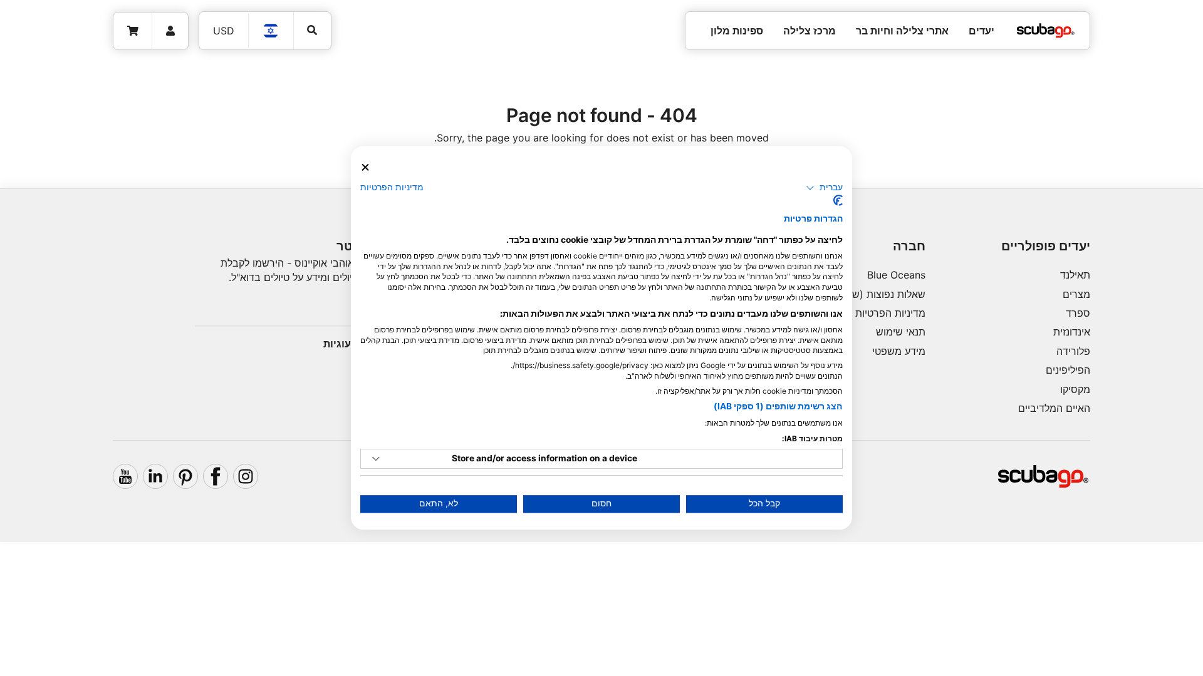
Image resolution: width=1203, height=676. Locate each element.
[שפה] (271, 30)
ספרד (1078, 313)
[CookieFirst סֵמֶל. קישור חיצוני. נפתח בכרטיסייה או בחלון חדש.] (838, 201)
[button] (824, 187)
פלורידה (1073, 351)
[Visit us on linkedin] (155, 476)
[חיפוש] (312, 30)
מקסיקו (1075, 389)
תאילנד (1075, 275)
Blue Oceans (896, 275)
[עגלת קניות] (132, 31)
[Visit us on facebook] (215, 476)
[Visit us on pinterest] (185, 476)
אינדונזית (1071, 331)
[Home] (1046, 30)
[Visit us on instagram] (245, 476)
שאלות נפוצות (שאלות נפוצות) (861, 294)
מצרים (1076, 294)
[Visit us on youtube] (125, 476)
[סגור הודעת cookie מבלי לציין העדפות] (365, 167)
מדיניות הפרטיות (890, 313)
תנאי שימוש (900, 331)
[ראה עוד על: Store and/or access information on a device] (376, 459)
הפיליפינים (1068, 370)
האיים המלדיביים (1054, 408)
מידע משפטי (898, 351)
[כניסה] (170, 31)
